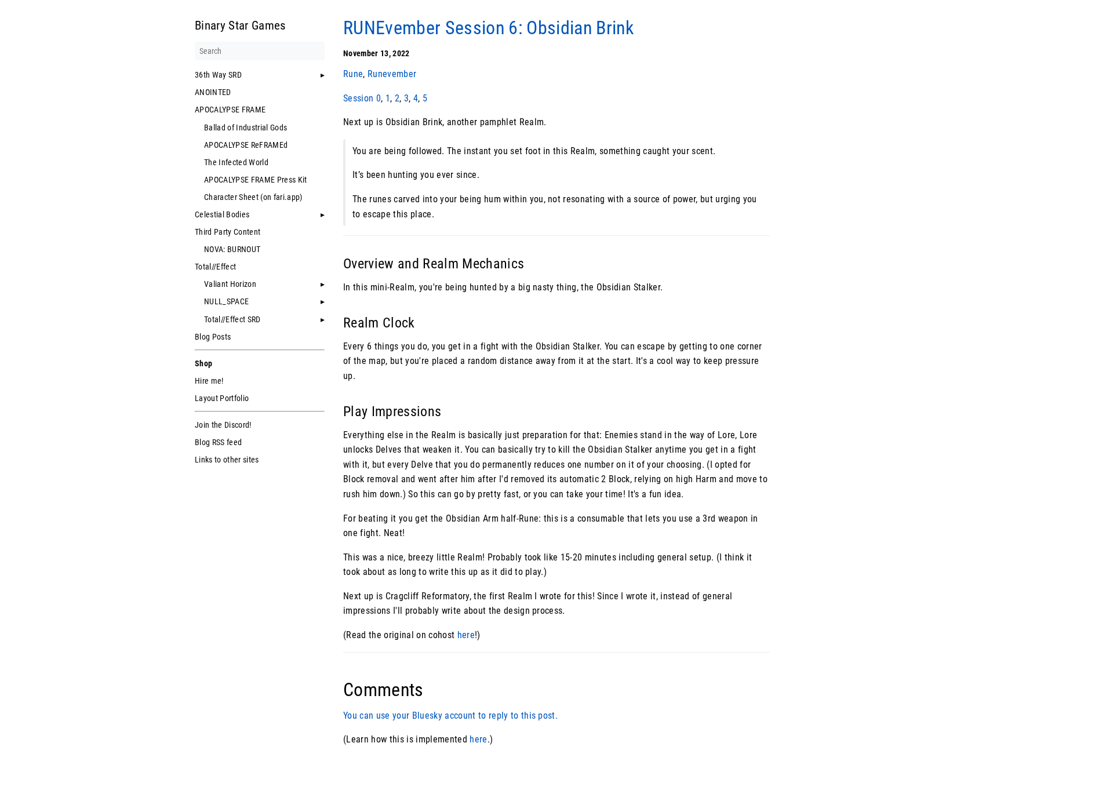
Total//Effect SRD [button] (232, 319)
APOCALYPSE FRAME (230, 109)
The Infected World (236, 162)
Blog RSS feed (218, 442)
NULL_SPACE (226, 301)
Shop (203, 363)
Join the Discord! (223, 424)
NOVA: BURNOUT (232, 249)
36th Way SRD (218, 74)
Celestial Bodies (222, 214)
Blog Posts (213, 336)
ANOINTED (213, 92)
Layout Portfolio (222, 398)
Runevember (392, 73)
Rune (353, 73)
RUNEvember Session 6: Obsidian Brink (488, 28)
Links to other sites (227, 459)
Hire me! (209, 380)
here (466, 634)
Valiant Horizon (230, 284)
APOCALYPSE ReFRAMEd (246, 145)
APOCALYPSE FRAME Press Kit (255, 179)
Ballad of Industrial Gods (245, 127)
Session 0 (362, 98)
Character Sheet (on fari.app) (253, 197)
